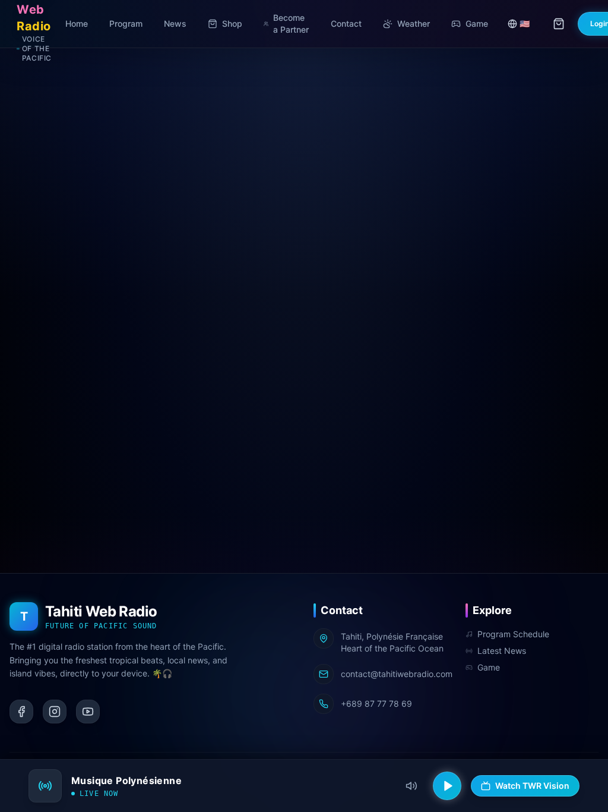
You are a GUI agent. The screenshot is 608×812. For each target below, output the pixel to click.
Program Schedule (513, 634)
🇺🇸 (525, 23)
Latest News (501, 651)
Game (488, 667)
